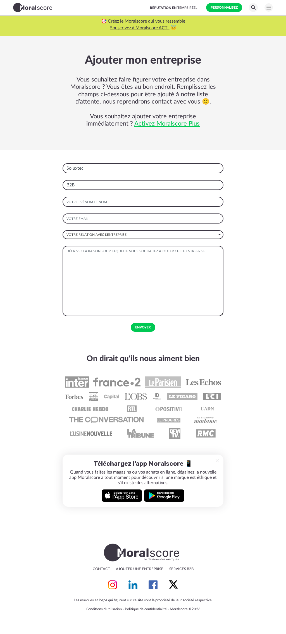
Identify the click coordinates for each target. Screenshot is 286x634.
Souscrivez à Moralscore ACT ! (140, 28)
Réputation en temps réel (173, 7)
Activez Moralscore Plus (167, 124)
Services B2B (181, 569)
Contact (101, 569)
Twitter (173, 584)
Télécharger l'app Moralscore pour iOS (122, 495)
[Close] (217, 460)
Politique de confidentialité (146, 609)
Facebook (153, 584)
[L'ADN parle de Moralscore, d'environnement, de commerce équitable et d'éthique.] (207, 409)
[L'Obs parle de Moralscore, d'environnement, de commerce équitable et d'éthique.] (136, 396)
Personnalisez (224, 7)
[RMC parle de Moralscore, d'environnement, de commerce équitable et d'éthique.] (206, 433)
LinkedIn (132, 584)
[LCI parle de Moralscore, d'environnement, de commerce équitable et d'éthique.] (212, 396)
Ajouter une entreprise (139, 569)
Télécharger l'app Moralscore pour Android (164, 495)
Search (253, 7)
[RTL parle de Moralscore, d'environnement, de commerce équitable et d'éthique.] (132, 408)
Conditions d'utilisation (104, 609)
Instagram (112, 584)
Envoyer (143, 327)
